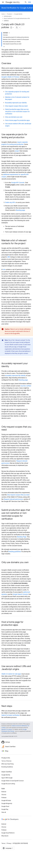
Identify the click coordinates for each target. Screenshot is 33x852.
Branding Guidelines (7, 767)
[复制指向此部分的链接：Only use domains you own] (3, 565)
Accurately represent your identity (16, 103)
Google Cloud (5, 806)
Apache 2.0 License (6, 729)
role (4, 269)
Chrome (3, 794)
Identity (16, 2)
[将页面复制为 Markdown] (17, 27)
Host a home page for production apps (17, 120)
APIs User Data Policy (7, 764)
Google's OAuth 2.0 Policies (10, 77)
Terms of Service (6, 761)
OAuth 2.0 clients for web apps (11, 674)
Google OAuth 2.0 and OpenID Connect (12, 780)
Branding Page (21, 537)
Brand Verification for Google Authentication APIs (17, 18)
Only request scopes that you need (16, 106)
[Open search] (26, 2)
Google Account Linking (8, 783)
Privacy (9, 843)
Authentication (8, 16)
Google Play (4, 809)
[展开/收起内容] (9, 33)
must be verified (26, 386)
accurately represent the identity (15, 375)
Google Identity (18, 14)
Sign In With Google (6, 778)
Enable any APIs (10, 202)
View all (3, 812)
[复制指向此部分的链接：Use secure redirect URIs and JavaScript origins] (21, 669)
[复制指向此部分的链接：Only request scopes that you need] (8, 430)
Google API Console (17, 182)
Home (3, 14)
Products (9, 14)
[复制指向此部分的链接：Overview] (13, 63)
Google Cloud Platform (8, 833)
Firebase (3, 797)
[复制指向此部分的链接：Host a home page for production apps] (20, 625)
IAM (8, 257)
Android (3, 791)
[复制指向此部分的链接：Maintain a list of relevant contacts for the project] (27, 243)
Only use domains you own (13, 117)
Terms (3, 843)
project (17, 151)
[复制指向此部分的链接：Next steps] (14, 706)
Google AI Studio (6, 800)
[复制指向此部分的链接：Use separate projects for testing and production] (26, 137)
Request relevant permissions (13, 499)
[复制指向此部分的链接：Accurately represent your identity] (11, 366)
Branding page (20, 210)
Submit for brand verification (10, 715)
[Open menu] (3, 2)
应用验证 (6, 20)
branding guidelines (14, 551)
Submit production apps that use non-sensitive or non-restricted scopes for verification (17, 111)
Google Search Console (20, 594)
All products (4, 836)
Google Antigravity (6, 803)
